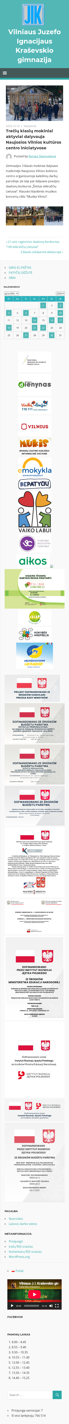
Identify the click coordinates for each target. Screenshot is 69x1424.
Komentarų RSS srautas (25, 1252)
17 (60, 320)
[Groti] (12, 1306)
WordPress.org (19, 1257)
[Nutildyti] (51, 1306)
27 (26, 335)
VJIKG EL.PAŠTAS (20, 268)
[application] (34, 1294)
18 (9, 327)
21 (34, 327)
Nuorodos (16, 1219)
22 (43, 327)
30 (51, 335)
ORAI (12, 278)
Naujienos (30, 126)
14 (34, 320)
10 (60, 313)
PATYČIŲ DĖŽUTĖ (20, 273)
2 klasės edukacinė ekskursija (41, 252)
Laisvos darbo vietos (23, 1224)
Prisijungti (16, 1241)
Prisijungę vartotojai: (26, 1410)
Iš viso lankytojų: (23, 1416)
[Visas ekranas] (57, 1306)
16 (51, 320)
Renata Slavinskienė (42, 156)
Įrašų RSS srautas (21, 1246)
